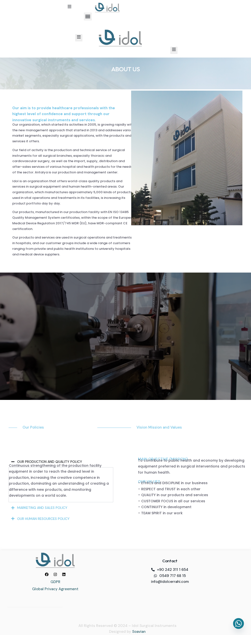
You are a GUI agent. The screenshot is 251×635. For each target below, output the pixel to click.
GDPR (55, 581)
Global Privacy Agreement (55, 589)
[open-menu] (69, 7)
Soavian (139, 631)
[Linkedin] (64, 574)
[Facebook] (46, 574)
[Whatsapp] (238, 623)
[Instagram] (55, 574)
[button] (88, 16)
